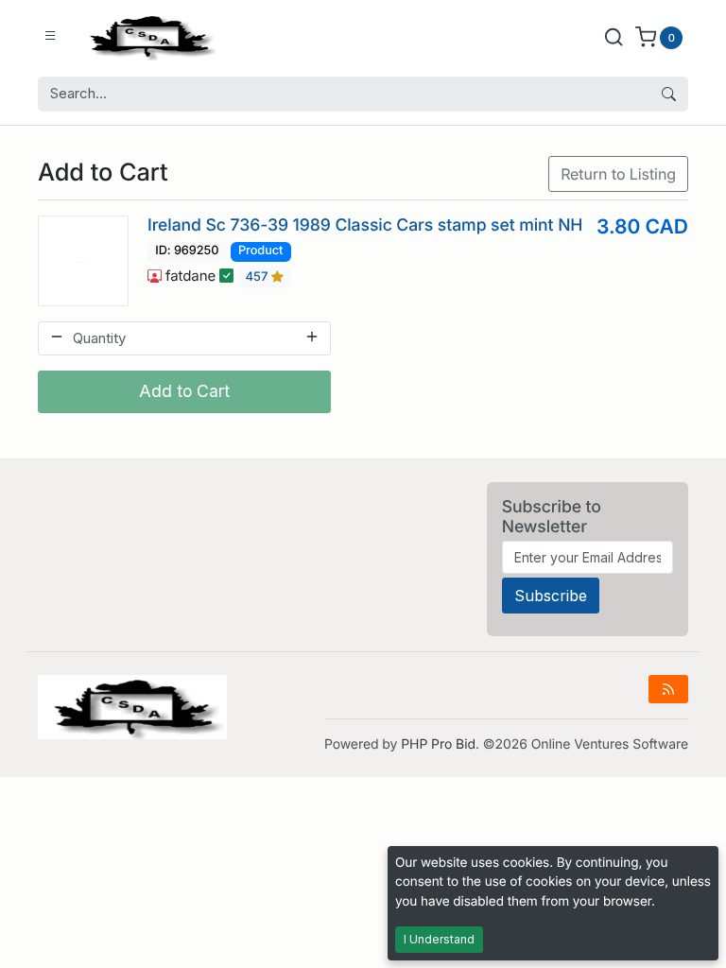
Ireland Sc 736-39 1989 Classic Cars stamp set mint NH (364, 225)
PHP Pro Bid (438, 744)
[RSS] (668, 689)
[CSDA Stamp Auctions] (148, 36)
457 (258, 277)
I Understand (439, 939)
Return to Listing (618, 173)
